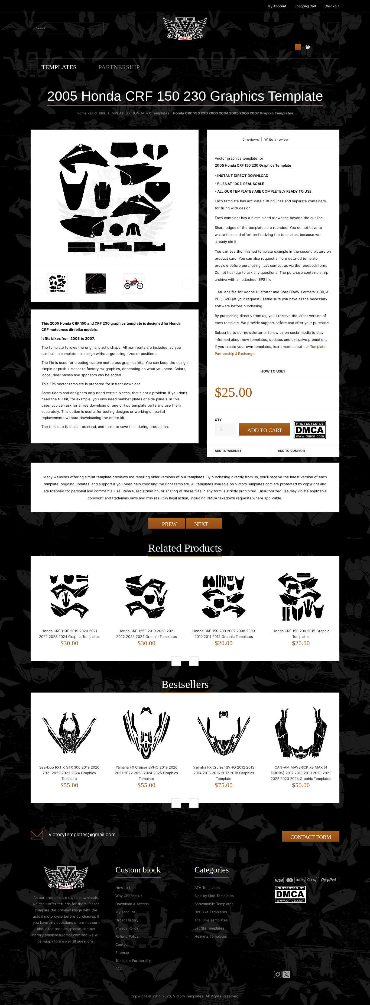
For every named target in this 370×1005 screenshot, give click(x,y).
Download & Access (132, 904)
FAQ (118, 969)
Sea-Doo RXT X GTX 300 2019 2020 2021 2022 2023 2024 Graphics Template (69, 773)
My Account (277, 6)
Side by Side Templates (214, 896)
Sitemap (122, 952)
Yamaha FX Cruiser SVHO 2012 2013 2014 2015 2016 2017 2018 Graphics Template (223, 773)
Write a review (276, 139)
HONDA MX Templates (150, 113)
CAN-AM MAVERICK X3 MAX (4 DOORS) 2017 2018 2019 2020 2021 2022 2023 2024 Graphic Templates (301, 773)
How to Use (125, 887)
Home (82, 113)
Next (202, 524)
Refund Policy (126, 936)
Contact (122, 944)
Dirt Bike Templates (210, 912)
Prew (169, 524)
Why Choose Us (128, 896)
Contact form (310, 837)
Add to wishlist (228, 451)
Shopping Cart (305, 6)
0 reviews (250, 139)
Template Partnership (133, 960)
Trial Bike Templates (211, 920)
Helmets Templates (210, 936)
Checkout (331, 6)
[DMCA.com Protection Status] (309, 438)
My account (125, 912)
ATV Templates (207, 887)
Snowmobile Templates (213, 904)
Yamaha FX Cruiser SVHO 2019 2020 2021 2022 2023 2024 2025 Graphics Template (146, 773)
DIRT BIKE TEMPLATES (109, 113)
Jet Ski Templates (209, 928)
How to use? (273, 371)
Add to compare (291, 451)
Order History (126, 920)
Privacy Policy (126, 928)
